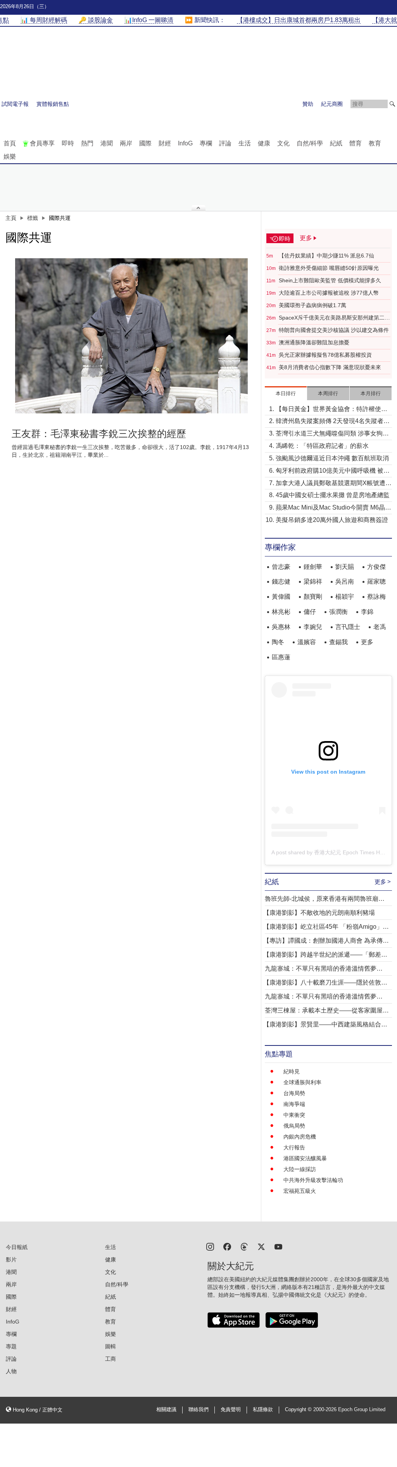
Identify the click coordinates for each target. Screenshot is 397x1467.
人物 (11, 1371)
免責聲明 (231, 1409)
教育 (375, 143)
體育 (355, 143)
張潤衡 (338, 611)
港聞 (106, 143)
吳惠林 (281, 627)
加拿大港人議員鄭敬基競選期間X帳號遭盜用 (334, 484)
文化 (283, 143)
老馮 (379, 627)
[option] (131, 336)
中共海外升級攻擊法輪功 (313, 1180)
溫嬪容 (306, 642)
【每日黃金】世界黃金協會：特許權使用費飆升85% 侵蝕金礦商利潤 (331, 410)
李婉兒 (313, 627)
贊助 (307, 104)
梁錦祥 (313, 581)
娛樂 (9, 156)
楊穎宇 (344, 596)
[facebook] (227, 1246)
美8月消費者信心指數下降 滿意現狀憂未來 (330, 367)
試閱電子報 (15, 104)
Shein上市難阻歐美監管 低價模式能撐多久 (330, 280)
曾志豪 (281, 566)
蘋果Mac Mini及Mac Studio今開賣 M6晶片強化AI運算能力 (333, 508)
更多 (367, 642)
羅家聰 (376, 581)
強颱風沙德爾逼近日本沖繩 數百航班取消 (332, 458)
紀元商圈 (332, 104)
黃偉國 (281, 596)
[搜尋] (392, 104)
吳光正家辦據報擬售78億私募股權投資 (325, 355)
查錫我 (338, 642)
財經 (165, 143)
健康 (264, 143)
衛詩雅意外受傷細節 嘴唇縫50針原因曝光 (329, 268)
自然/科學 (310, 143)
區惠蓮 (281, 657)
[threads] (244, 1246)
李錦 (367, 611)
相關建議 (166, 1409)
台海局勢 (294, 1093)
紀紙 (336, 143)
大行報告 (294, 1147)
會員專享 (42, 143)
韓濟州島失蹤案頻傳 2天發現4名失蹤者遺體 (333, 422)
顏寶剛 (313, 596)
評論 (225, 143)
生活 (244, 143)
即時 (68, 143)
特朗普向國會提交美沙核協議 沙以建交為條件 (334, 330)
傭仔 (310, 611)
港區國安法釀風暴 (305, 1158)
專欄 (206, 143)
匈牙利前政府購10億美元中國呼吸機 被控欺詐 (333, 471)
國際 (145, 143)
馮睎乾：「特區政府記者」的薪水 (322, 445)
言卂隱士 (347, 627)
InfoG (185, 143)
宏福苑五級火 (299, 1191)
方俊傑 (376, 566)
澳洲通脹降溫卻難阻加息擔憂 (314, 342)
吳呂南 (344, 581)
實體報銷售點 (52, 104)
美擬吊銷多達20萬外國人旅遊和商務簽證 (332, 520)
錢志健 (281, 581)
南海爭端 (294, 1104)
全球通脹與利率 (302, 1082)
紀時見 (291, 1071)
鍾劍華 (313, 566)
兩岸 (126, 143)
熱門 (87, 143)
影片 (11, 1259)
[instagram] (210, 1246)
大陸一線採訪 (299, 1169)
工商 (110, 1359)
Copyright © (299, 1409)
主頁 (10, 218)
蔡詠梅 (376, 596)
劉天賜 (344, 566)
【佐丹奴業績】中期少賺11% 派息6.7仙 (326, 255)
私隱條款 (263, 1409)
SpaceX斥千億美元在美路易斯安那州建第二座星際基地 (334, 317)
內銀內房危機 (299, 1137)
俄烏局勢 (294, 1126)
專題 (11, 1346)
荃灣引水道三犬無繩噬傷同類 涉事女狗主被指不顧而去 (332, 434)
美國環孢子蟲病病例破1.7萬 (312, 305)
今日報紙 (17, 1247)
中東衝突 (294, 1115)
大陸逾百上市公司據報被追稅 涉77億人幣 (329, 293)
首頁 (9, 143)
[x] (261, 1246)
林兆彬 (281, 611)
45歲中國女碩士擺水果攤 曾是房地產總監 (333, 495)
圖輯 (110, 1346)
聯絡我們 (198, 1409)
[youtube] (278, 1246)
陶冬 (278, 642)
